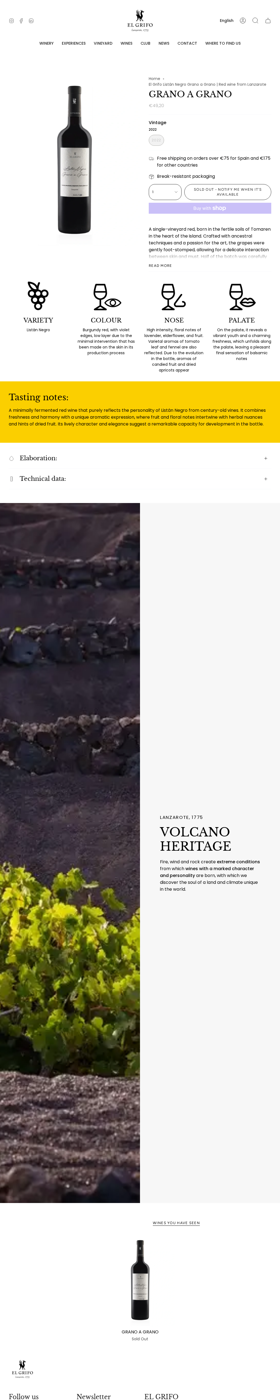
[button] (46, 43)
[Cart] (268, 20)
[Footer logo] (22, 1369)
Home (154, 78)
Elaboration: (38, 458)
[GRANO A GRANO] (140, 1280)
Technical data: (43, 478)
